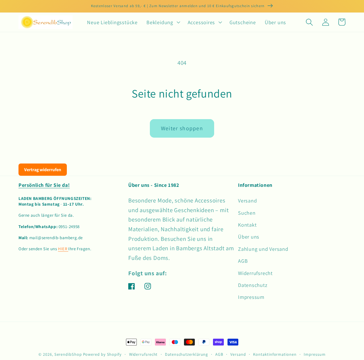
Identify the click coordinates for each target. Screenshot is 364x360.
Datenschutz (253, 285)
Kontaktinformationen (274, 354)
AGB (243, 260)
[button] (162, 22)
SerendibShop (68, 354)
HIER (63, 248)
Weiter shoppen (182, 128)
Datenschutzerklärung (186, 354)
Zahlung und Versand (263, 248)
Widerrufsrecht (255, 273)
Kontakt (247, 224)
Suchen (247, 212)
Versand (247, 200)
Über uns (248, 236)
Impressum (251, 296)
